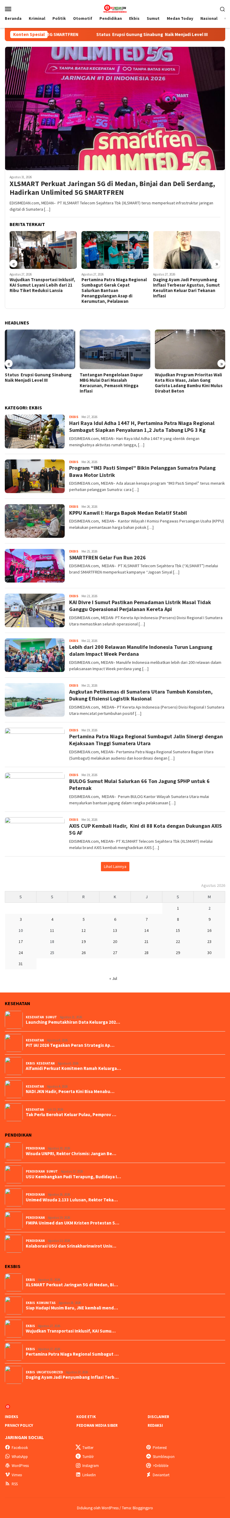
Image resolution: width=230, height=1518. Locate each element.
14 (146, 930)
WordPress (20, 1465)
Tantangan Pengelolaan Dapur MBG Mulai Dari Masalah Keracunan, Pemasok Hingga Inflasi (36, 383)
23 (209, 941)
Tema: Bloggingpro (137, 1507)
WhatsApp (20, 1456)
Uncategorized (50, 1372)
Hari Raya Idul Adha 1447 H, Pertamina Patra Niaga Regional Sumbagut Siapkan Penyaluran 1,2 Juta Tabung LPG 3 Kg (141, 426)
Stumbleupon (164, 1456)
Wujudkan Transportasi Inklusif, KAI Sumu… (71, 1331)
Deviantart (161, 1474)
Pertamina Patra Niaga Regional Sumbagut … (72, 1354)
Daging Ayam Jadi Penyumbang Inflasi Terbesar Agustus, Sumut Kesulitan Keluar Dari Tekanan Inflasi (114, 288)
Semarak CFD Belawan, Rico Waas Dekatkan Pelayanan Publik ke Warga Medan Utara (189, 380)
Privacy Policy (19, 1425)
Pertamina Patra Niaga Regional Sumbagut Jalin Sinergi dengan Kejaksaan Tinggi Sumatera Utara (146, 740)
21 (146, 941)
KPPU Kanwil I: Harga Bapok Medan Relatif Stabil (128, 512)
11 (52, 930)
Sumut (51, 1017)
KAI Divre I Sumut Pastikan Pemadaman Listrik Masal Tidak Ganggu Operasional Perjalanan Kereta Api (140, 606)
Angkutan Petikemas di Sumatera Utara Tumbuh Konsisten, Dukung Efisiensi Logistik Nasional (141, 695)
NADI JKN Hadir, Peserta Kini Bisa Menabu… (70, 1091)
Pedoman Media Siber (97, 1425)
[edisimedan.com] (115, 8)
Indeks (11, 1416)
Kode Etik (86, 1416)
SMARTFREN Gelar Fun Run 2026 (107, 557)
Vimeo (17, 1474)
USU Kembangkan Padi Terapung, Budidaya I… (73, 1176)
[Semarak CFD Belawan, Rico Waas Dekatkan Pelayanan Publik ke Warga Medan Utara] (190, 349)
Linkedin (89, 1474)
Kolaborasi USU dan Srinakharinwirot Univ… (71, 1246)
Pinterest (160, 1447)
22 (178, 941)
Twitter (87, 1447)
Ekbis (73, 417)
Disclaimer (158, 1416)
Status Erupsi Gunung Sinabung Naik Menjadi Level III (105, 34)
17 (21, 941)
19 (83, 941)
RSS (15, 1483)
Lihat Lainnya (115, 866)
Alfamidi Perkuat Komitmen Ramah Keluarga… (73, 1068)
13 (115, 930)
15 (178, 930)
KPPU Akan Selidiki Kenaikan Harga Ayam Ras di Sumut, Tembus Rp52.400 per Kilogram (184, 285)
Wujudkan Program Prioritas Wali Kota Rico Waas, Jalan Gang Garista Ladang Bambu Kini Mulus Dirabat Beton (113, 383)
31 (21, 963)
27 (115, 952)
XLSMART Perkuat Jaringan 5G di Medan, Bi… (72, 1285)
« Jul (113, 978)
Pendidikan (35, 1148)
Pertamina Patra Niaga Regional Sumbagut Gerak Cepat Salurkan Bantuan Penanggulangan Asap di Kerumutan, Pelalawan (42, 290)
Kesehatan (35, 1017)
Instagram (90, 1465)
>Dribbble (160, 1465)
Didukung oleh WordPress (98, 1507)
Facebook (20, 1447)
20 (115, 941)
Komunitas (46, 1303)
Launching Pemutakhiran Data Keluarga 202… (73, 1022)
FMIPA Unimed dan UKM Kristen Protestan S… (72, 1223)
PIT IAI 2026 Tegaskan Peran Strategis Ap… (70, 1045)
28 (146, 952)
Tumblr (88, 1456)
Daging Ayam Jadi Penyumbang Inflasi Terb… (72, 1377)
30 (209, 952)
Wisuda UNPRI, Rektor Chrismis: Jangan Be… (71, 1153)
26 (83, 952)
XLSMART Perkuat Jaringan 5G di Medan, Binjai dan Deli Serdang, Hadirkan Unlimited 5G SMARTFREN (112, 188)
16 (209, 930)
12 (83, 930)
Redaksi (155, 1425)
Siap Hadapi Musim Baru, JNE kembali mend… (72, 1308)
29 (178, 952)
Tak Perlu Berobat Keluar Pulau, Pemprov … (71, 1114)
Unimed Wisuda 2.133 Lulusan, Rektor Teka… (72, 1200)
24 (21, 952)
